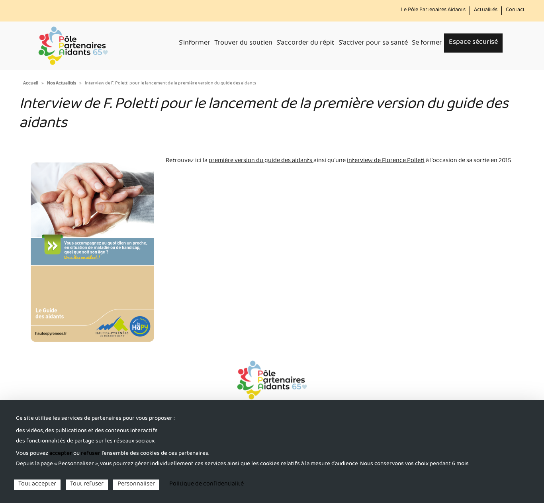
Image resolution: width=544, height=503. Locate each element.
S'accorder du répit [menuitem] (305, 43)
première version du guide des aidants (261, 161)
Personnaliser (136, 485)
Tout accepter (37, 485)
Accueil (30, 84)
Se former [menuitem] (427, 43)
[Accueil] (73, 45)
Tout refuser (87, 485)
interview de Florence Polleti (386, 161)
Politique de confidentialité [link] (206, 484)
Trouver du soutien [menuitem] (243, 43)
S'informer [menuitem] (194, 43)
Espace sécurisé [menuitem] (473, 43)
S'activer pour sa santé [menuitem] (373, 43)
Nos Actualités (61, 84)
